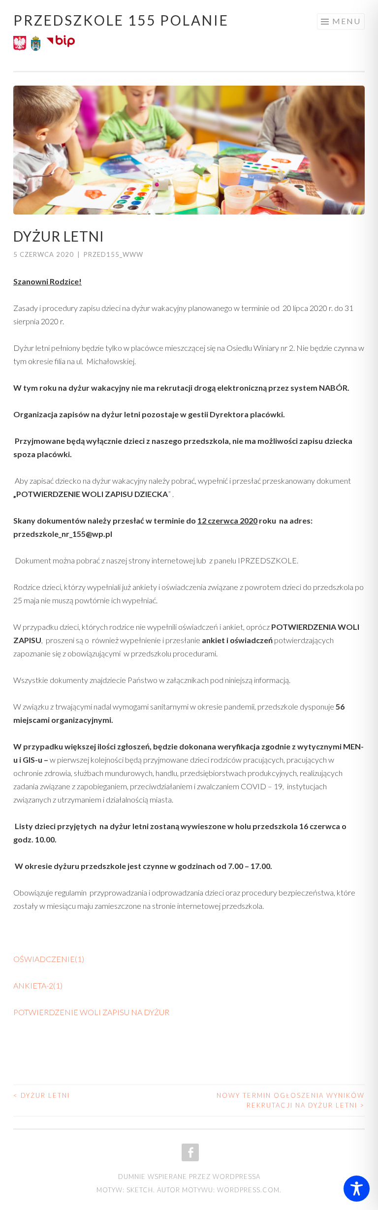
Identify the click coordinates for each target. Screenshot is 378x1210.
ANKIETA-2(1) (38, 985)
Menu (346, 21)
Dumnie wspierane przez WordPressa (189, 1176)
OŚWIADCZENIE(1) (48, 958)
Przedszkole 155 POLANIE (121, 20)
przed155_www (113, 254)
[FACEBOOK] (189, 1152)
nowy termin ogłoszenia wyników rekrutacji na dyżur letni (291, 1100)
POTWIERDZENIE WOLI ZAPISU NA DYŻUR (91, 1012)
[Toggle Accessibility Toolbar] (357, 1189)
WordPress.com (248, 1190)
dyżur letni (41, 1095)
